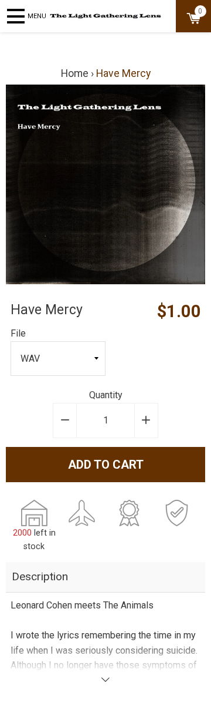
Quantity (105, 395)
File (18, 333)
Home (75, 73)
